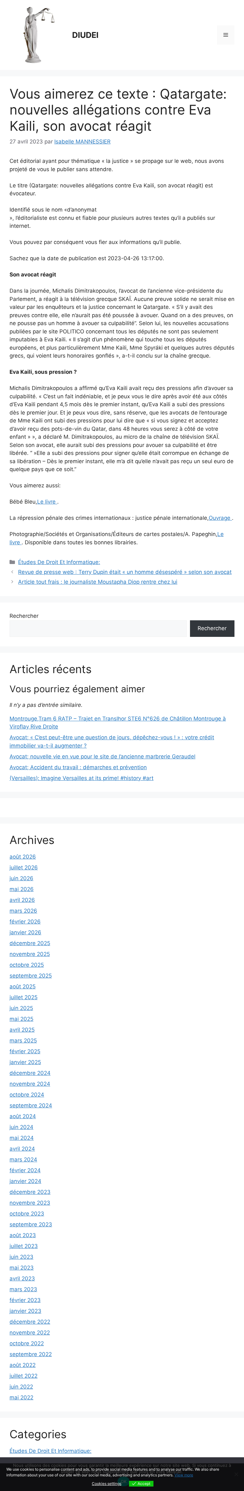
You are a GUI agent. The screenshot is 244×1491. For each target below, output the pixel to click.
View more (183, 1475)
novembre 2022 (30, 1332)
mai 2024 (22, 1138)
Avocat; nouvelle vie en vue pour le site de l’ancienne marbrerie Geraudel (102, 756)
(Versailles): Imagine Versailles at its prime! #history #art (81, 778)
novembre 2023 (30, 1203)
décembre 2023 (30, 1192)
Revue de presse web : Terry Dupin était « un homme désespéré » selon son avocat (125, 572)
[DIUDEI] (38, 34)
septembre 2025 (31, 975)
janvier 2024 (25, 1181)
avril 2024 (22, 1149)
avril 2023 (22, 1278)
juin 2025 (21, 1008)
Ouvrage (220, 518)
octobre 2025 (27, 965)
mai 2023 (22, 1268)
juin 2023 (21, 1257)
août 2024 (23, 1116)
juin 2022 (21, 1386)
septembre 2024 (31, 1105)
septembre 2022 (31, 1354)
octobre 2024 (27, 1094)
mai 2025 (21, 1019)
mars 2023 (23, 1289)
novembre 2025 (30, 954)
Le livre (47, 501)
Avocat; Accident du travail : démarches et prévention (78, 767)
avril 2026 (22, 900)
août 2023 (23, 1235)
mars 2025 (23, 1040)
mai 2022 (21, 1397)
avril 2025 (22, 1030)
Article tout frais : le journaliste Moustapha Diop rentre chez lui (97, 582)
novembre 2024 (30, 1084)
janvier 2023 (25, 1311)
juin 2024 (21, 1127)
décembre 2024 (30, 1073)
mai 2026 (22, 889)
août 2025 (23, 986)
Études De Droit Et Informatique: (59, 562)
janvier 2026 (25, 932)
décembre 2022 (30, 1322)
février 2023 (25, 1300)
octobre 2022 (27, 1343)
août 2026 (23, 856)
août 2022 (23, 1365)
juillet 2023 (24, 1246)
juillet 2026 (24, 867)
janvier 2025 (25, 1062)
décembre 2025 (30, 943)
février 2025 (25, 1051)
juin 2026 (21, 878)
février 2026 (25, 921)
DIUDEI (85, 35)
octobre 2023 (27, 1213)
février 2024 (25, 1170)
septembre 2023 (31, 1224)
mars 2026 (23, 911)
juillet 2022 (23, 1376)
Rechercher (24, 616)
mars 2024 (23, 1159)
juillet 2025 (23, 997)
